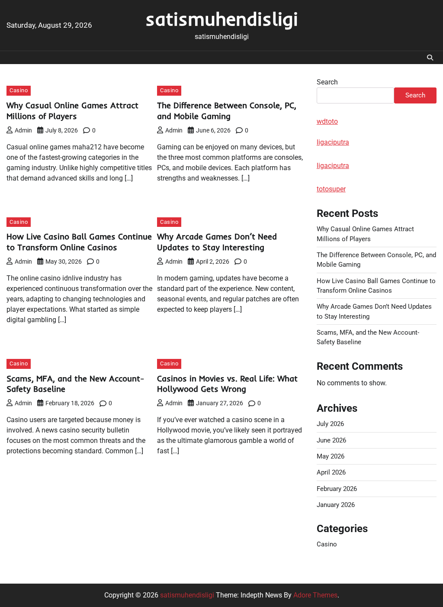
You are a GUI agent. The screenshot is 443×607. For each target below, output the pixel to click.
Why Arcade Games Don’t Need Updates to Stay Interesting (217, 241)
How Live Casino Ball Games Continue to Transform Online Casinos (79, 241)
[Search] (430, 57)
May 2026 (330, 456)
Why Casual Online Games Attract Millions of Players (72, 110)
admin (23, 130)
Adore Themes (315, 595)
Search (327, 82)
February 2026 (337, 489)
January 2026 (336, 505)
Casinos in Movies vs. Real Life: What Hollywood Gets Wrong (227, 383)
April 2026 (331, 472)
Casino (19, 90)
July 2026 (330, 424)
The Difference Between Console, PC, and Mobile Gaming (226, 110)
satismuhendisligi (221, 18)
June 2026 (331, 440)
